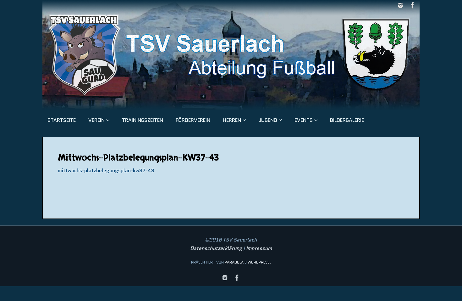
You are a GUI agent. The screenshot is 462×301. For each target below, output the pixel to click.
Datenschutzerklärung (216, 248)
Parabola (234, 262)
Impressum (259, 248)
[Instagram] (400, 5)
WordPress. (259, 262)
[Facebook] (412, 5)
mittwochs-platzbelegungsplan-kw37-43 (106, 170)
